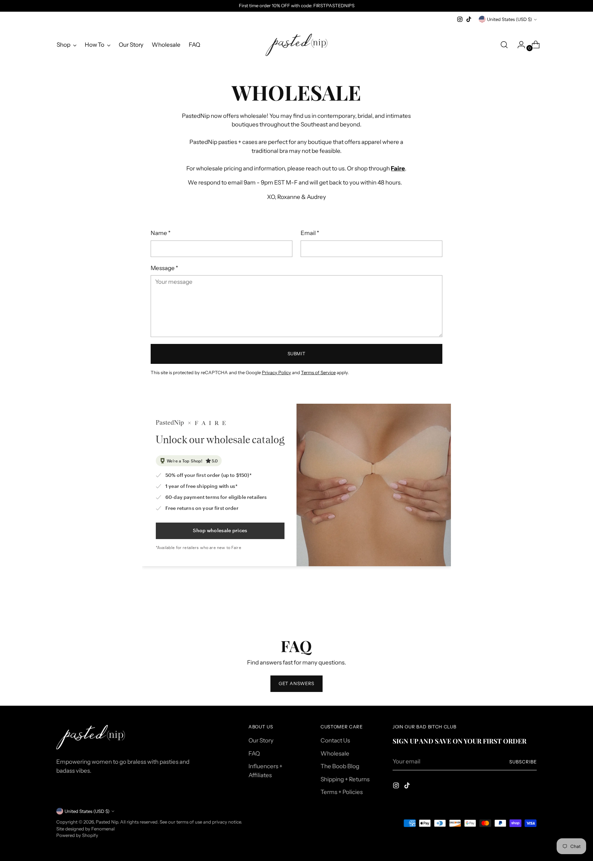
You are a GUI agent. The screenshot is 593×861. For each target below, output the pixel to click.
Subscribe (523, 761)
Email (310, 233)
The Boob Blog (340, 766)
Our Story (261, 740)
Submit (297, 353)
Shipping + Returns (345, 779)
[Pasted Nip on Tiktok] (469, 19)
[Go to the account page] (518, 45)
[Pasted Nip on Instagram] (460, 19)
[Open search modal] (504, 45)
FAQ (254, 753)
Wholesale (335, 753)
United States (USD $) (509, 19)
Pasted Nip (107, 822)
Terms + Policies (342, 792)
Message (164, 268)
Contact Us (335, 740)
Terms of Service (318, 372)
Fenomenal (103, 828)
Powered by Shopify (77, 835)
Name (161, 233)
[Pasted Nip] (296, 45)
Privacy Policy (276, 372)
